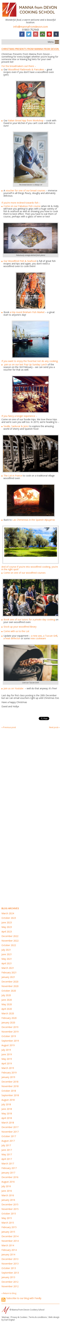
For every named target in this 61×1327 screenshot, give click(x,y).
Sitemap (5, 1317)
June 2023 (6, 922)
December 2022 (9, 936)
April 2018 (6, 1118)
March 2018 (7, 1122)
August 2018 (8, 1099)
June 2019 (6, 1054)
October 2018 (8, 1090)
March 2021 (7, 967)
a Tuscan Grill (50, 635)
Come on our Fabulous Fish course (22, 206)
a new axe (36, 635)
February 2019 (9, 1072)
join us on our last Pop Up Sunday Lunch (25, 364)
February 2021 (9, 972)
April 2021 (6, 963)
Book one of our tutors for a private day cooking (29, 619)
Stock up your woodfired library (20, 626)
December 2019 (9, 1027)
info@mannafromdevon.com (30, 26)
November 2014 (10, 1240)
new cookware (38, 638)
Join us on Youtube (14, 688)
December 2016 (9, 1177)
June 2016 (6, 1190)
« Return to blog (8, 1293)
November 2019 (10, 1031)
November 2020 (10, 986)
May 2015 (6, 1218)
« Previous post (8, 727)
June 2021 (6, 954)
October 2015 (8, 1213)
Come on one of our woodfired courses (25, 572)
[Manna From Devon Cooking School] (30, 17)
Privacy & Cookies (19, 1317)
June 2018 (6, 1108)
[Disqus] (30, 774)
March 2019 (7, 1068)
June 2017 (6, 1149)
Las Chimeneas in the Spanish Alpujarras (33, 519)
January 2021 (8, 977)
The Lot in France (13, 475)
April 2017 (6, 1158)
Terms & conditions (38, 1317)
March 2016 (7, 1195)
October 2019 (8, 1036)
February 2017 (9, 1168)
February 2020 (9, 1017)
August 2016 (8, 1181)
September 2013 (10, 1272)
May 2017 (6, 1154)
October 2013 (8, 1268)
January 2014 (8, 1254)
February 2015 (9, 1227)
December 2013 (9, 1259)
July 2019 (6, 1049)
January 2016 (8, 1199)
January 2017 (8, 1172)
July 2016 (6, 1186)
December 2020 (9, 981)
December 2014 (9, 1236)
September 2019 (10, 1040)
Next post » (54, 727)
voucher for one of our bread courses (25, 190)
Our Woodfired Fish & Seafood (20, 261)
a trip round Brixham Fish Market (27, 312)
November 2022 (10, 940)
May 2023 (6, 927)
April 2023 (6, 931)
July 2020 (6, 995)
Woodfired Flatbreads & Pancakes (26, 69)
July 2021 (6, 949)
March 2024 (7, 913)
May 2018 (6, 1113)
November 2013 (10, 1263)
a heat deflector (11, 638)
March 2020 (7, 1013)
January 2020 (8, 1022)
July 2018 (6, 1104)
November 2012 (10, 1286)
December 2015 (9, 1204)
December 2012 (9, 1281)
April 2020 (6, 1008)
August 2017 (8, 1140)
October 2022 (8, 945)
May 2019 (6, 1058)
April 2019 (6, 1063)
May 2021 (6, 958)
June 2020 (6, 999)
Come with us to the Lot (16, 631)
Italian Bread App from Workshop (25, 120)
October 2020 (8, 990)
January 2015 (8, 1231)
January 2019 (8, 1077)
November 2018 (10, 1086)
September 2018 (10, 1095)
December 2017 (9, 1127)
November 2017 (10, 1131)
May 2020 (6, 1004)
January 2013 (8, 1277)
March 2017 (7, 1163)
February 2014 (9, 1249)
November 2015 (10, 1209)
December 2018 (9, 1081)
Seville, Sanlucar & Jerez (16, 426)
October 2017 (8, 1136)
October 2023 (8, 917)
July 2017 (6, 1145)
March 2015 (7, 1222)
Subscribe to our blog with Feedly (23, 1298)
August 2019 (8, 1045)
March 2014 (7, 1245)
